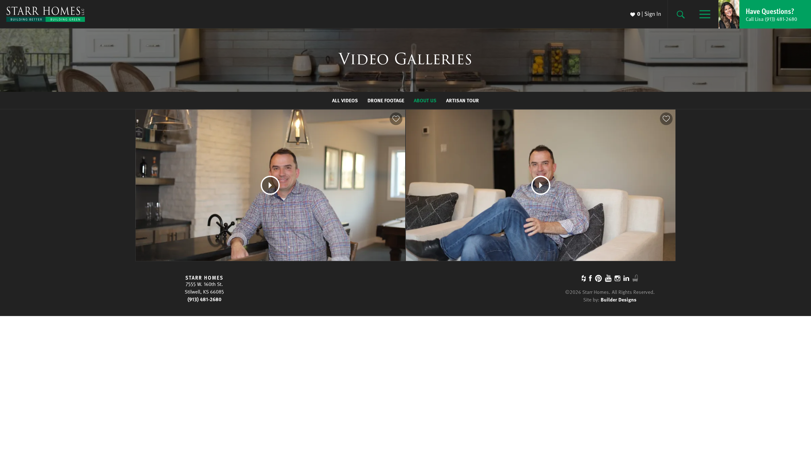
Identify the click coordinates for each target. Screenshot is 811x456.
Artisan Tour (462, 100)
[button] (764, 14)
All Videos (345, 100)
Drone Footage (385, 100)
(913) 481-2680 (204, 299)
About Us (425, 100)
